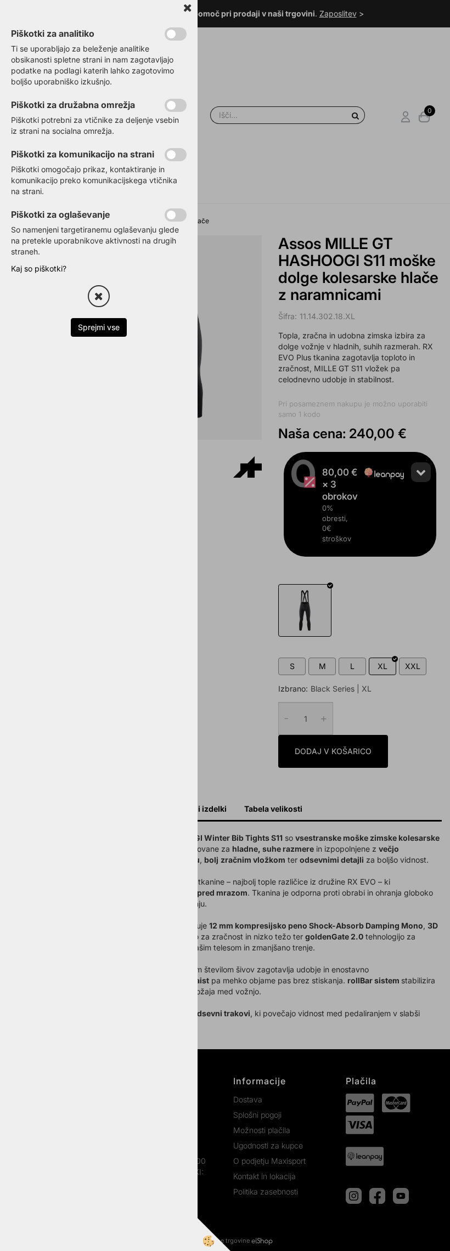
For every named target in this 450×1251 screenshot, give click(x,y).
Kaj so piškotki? (38, 268)
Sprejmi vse (99, 327)
